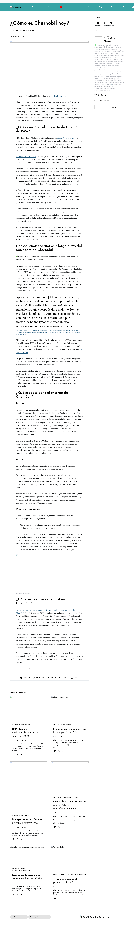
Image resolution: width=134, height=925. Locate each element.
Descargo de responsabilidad (39, 917)
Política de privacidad (19, 917)
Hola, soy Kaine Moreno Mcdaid (110, 38)
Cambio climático (18, 869)
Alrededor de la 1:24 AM (26, 156)
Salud (34, 870)
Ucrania (39, 669)
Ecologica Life (60, 96)
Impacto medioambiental (21, 724)
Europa (32, 669)
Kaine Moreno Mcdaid (18, 35)
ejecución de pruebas (65, 137)
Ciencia (76, 797)
